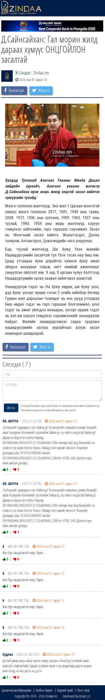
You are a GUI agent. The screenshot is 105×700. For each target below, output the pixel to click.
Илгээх (11, 407)
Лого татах (83, 690)
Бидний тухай (65, 690)
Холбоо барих (44, 690)
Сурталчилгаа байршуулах (16, 690)
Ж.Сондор (22, 73)
